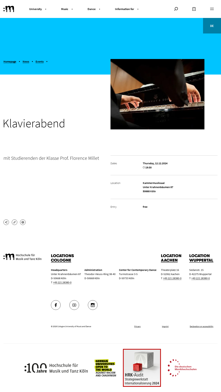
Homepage (9, 61)
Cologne (61, 260)
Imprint (165, 326)
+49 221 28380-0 (62, 282)
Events (40, 61)
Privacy (137, 326)
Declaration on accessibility (201, 326)
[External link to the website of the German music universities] (182, 367)
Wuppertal (201, 260)
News (26, 61)
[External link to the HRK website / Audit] (142, 368)
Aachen (169, 260)
